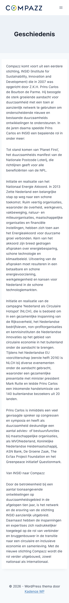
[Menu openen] (60, 7)
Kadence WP (34, 591)
